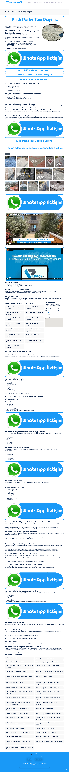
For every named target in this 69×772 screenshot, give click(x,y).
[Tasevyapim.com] (13, 2)
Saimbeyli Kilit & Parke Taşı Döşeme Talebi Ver (34, 70)
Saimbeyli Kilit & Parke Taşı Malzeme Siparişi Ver (34, 75)
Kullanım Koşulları (34, 754)
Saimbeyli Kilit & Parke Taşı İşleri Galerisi (34, 79)
